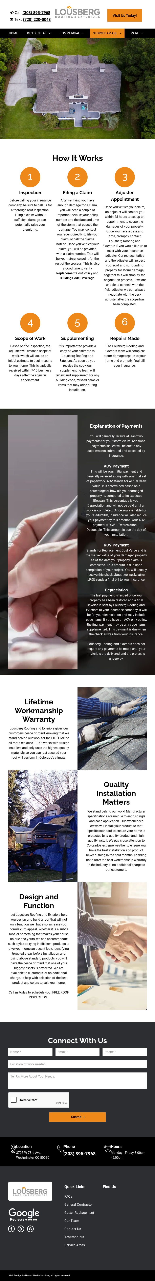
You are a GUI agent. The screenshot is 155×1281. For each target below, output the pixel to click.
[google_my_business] (30, 1229)
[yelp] (21, 1229)
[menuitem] (15, 33)
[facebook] (11, 1229)
